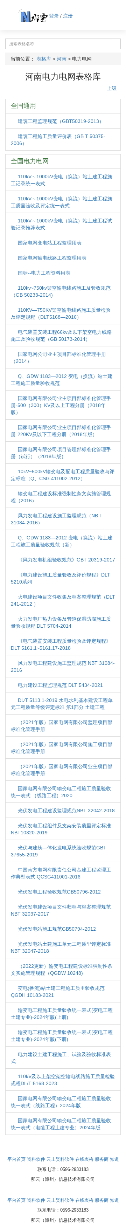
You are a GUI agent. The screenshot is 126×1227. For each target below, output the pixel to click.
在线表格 (84, 1159)
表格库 (43, 59)
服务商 (101, 1159)
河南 (61, 59)
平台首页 (16, 1159)
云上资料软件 (60, 1159)
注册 (68, 16)
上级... (113, 88)
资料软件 (36, 1159)
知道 (114, 1159)
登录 (54, 16)
